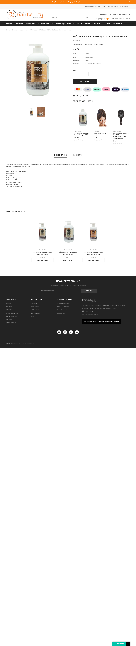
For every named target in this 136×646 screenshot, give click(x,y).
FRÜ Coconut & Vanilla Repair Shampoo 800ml (81, 134)
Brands (9, 24)
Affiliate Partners (36, 310)
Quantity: (76, 70)
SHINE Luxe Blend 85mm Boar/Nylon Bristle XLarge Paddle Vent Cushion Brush (120, 135)
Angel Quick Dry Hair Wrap (100, 134)
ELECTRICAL (30, 24)
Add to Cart (42, 260)
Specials (106, 24)
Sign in (114, 19)
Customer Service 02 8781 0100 (95, 6)
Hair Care (19, 24)
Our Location (35, 307)
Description (60, 155)
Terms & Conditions (63, 310)
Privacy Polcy (35, 313)
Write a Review (98, 44)
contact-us (61, 313)
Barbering (77, 24)
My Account (124, 6)
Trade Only (117, 24)
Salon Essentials (92, 24)
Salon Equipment (63, 24)
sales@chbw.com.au (92, 314)
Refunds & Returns (63, 307)
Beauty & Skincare (45, 24)
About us (34, 303)
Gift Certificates (113, 6)
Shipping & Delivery (63, 303)
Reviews (77, 155)
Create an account (124, 19)
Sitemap (34, 316)
